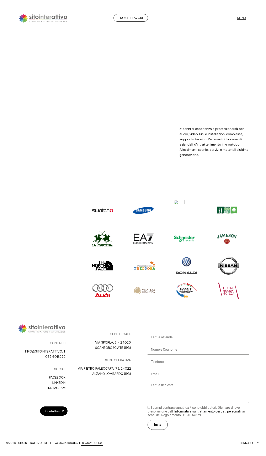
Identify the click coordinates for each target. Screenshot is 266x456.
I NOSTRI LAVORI (131, 18)
